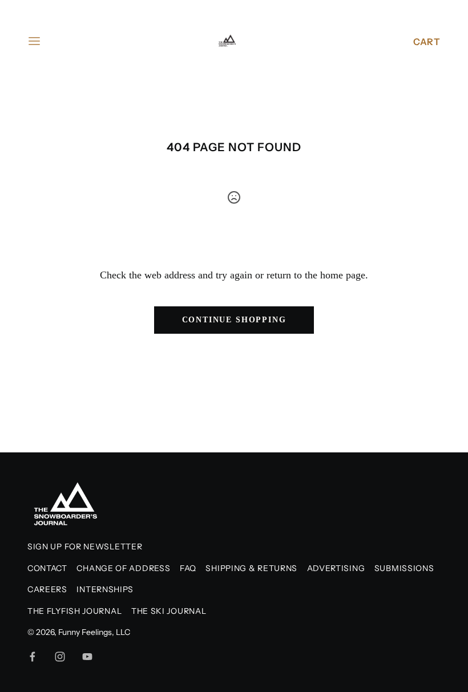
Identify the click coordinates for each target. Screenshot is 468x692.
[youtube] (87, 656)
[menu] (34, 41)
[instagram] (60, 656)
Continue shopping (234, 319)
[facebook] (32, 656)
